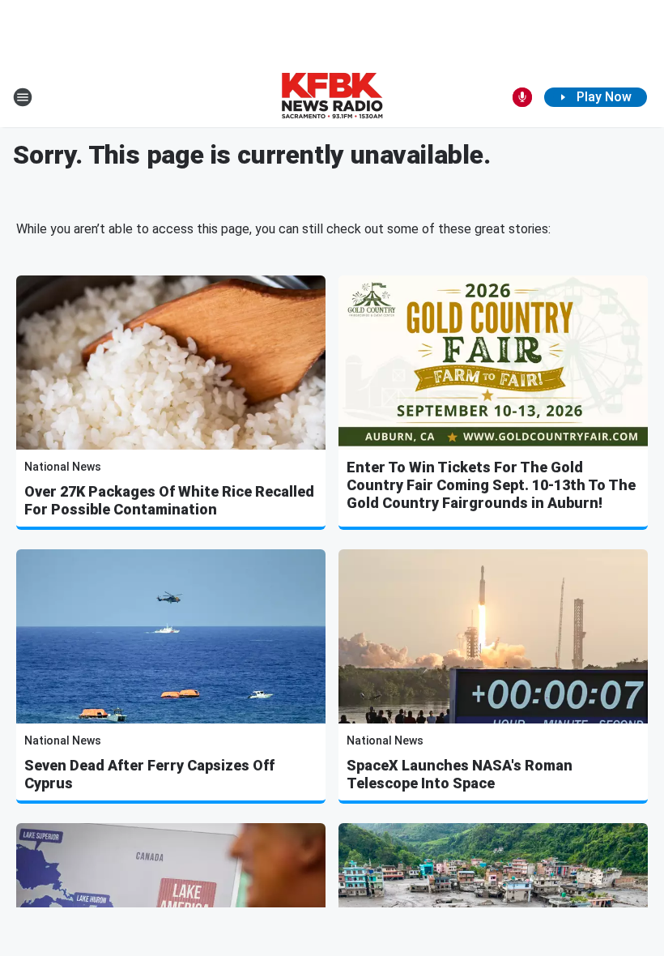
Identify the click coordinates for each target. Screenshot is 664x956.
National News (62, 466)
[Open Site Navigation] (22, 97)
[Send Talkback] (522, 97)
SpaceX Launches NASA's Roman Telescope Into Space (459, 774)
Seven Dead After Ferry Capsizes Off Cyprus (149, 774)
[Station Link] (332, 97)
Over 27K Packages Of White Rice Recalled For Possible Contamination (169, 500)
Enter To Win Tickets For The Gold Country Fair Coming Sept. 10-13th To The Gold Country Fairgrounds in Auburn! (491, 485)
